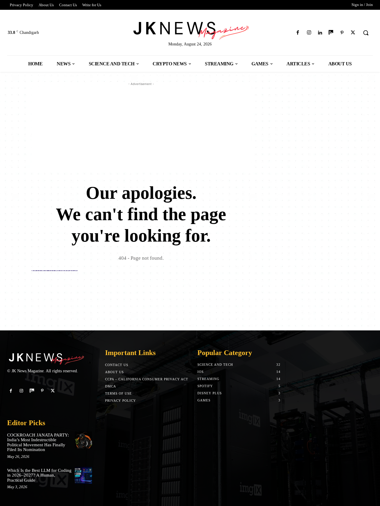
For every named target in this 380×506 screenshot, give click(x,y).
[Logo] (190, 29)
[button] (366, 33)
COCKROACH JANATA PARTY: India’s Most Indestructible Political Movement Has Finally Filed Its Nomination (38, 442)
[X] (353, 33)
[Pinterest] (342, 33)
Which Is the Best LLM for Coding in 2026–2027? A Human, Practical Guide (39, 475)
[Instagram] (309, 33)
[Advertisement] (141, 128)
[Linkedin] (320, 33)
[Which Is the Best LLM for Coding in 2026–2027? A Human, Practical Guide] (83, 475)
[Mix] (331, 33)
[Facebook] (298, 33)
